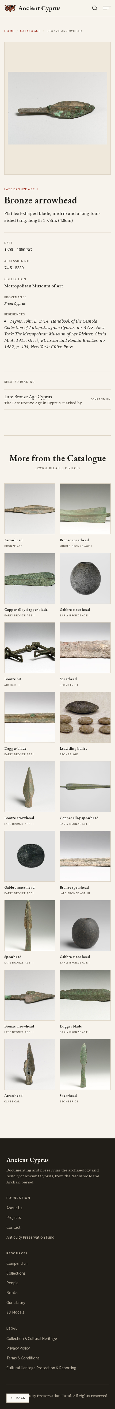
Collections (16, 1273)
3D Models (15, 1312)
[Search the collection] (95, 8)
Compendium (17, 1263)
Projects (13, 1218)
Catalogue (30, 31)
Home (9, 31)
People (12, 1283)
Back (20, 1398)
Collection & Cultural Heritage (31, 1339)
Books (12, 1293)
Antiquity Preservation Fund (30, 1237)
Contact (13, 1227)
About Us (14, 1208)
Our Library (15, 1303)
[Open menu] (107, 8)
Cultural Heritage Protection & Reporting (41, 1368)
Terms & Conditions (23, 1358)
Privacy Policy (18, 1348)
